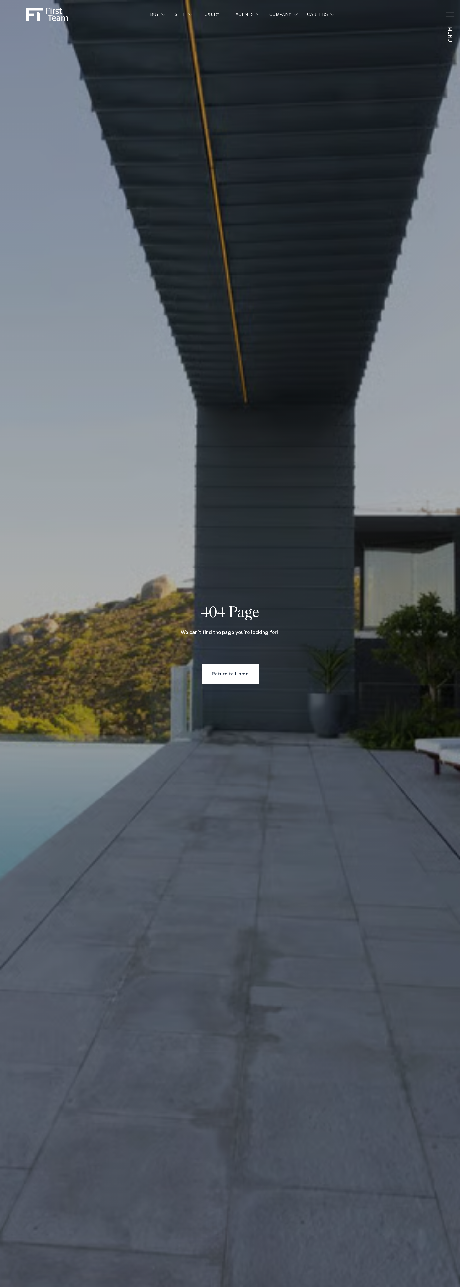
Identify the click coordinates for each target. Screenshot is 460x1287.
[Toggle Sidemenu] (450, 14)
